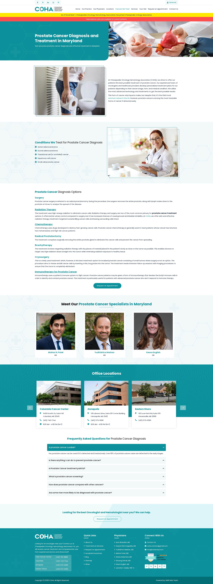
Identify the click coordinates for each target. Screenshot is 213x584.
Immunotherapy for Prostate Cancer (56, 271)
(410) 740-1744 (49, 420)
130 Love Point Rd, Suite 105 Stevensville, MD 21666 (149, 414)
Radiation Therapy (45, 209)
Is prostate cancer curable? (62, 447)
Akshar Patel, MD (122, 553)
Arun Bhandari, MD (123, 542)
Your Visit (142, 9)
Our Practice (87, 9)
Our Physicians (99, 9)
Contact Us (173, 9)
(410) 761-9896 (62, 557)
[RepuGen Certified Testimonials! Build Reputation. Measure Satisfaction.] (159, 557)
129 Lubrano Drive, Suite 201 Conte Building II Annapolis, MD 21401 (108, 414)
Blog (87, 557)
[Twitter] (42, 2)
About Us (88, 542)
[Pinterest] (58, 2)
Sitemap (88, 561)
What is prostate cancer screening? (66, 476)
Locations (110, 9)
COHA (148, 216)
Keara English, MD (122, 564)
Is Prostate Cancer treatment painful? (67, 468)
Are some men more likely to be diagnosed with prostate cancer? (80, 492)
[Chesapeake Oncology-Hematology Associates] (49, 9)
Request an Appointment (158, 9)
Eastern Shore (143, 409)
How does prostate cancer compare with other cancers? (76, 484)
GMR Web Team (172, 580)
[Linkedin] (47, 2)
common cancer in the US (119, 98)
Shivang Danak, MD (123, 561)
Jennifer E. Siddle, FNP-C (125, 568)
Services (134, 9)
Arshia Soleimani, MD (124, 557)
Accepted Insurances (93, 553)
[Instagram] (53, 2)
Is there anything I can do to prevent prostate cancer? (75, 460)
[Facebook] (37, 2)
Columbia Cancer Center (54, 409)
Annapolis (93, 409)
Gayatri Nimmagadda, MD (126, 546)
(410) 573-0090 (97, 420)
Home (78, 9)
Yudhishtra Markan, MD (125, 550)
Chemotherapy (44, 224)
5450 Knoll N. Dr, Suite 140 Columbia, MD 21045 (53, 414)
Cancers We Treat (122, 9)
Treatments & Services (94, 546)
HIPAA (87, 564)
